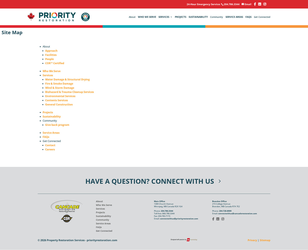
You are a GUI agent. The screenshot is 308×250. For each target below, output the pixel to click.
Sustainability (198, 17)
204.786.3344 (167, 211)
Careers (50, 149)
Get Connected (104, 230)
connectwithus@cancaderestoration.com (237, 213)
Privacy (252, 240)
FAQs (248, 17)
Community (102, 219)
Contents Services (56, 100)
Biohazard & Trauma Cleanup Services (69, 92)
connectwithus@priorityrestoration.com (179, 218)
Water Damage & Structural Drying (67, 79)
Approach (51, 50)
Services (163, 17)
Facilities (51, 55)
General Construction (59, 104)
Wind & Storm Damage (59, 88)
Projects (180, 17)
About (99, 201)
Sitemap (265, 240)
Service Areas (234, 17)
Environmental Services (60, 96)
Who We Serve (147, 17)
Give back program (57, 125)
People (49, 59)
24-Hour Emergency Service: (213, 4)
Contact (50, 145)
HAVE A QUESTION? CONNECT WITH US (149, 181)
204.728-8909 (225, 211)
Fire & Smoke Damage (59, 83)
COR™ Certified (54, 63)
